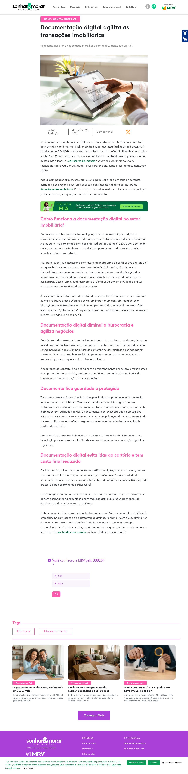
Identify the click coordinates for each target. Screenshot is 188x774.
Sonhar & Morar (28, 4)
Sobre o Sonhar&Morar (135, 744)
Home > (48, 19)
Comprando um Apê (112, 7)
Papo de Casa (59, 7)
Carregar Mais (94, 715)
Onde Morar (131, 7)
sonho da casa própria (71, 532)
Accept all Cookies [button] (136, 763)
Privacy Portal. (28, 768)
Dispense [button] (153, 763)
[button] (171, 762)
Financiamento (55, 631)
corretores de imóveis (81, 161)
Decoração (75, 7)
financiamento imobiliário (56, 189)
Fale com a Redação (134, 749)
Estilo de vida (91, 7)
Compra (23, 631)
